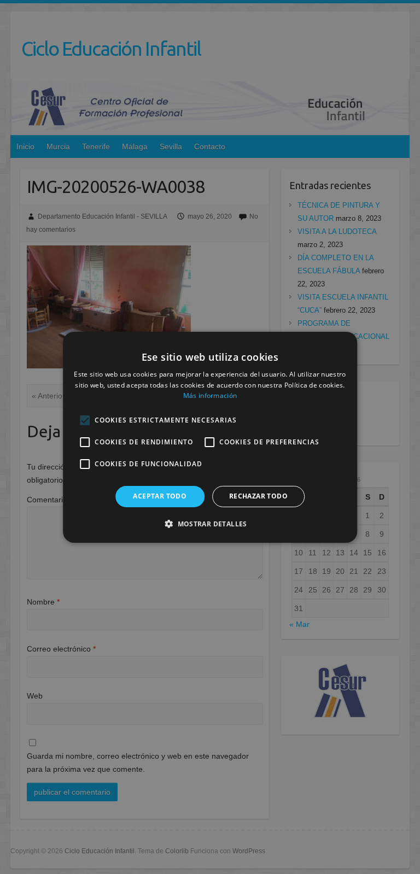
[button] (210, 523)
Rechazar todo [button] (258, 496)
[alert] (210, 437)
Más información (210, 395)
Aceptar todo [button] (159, 496)
